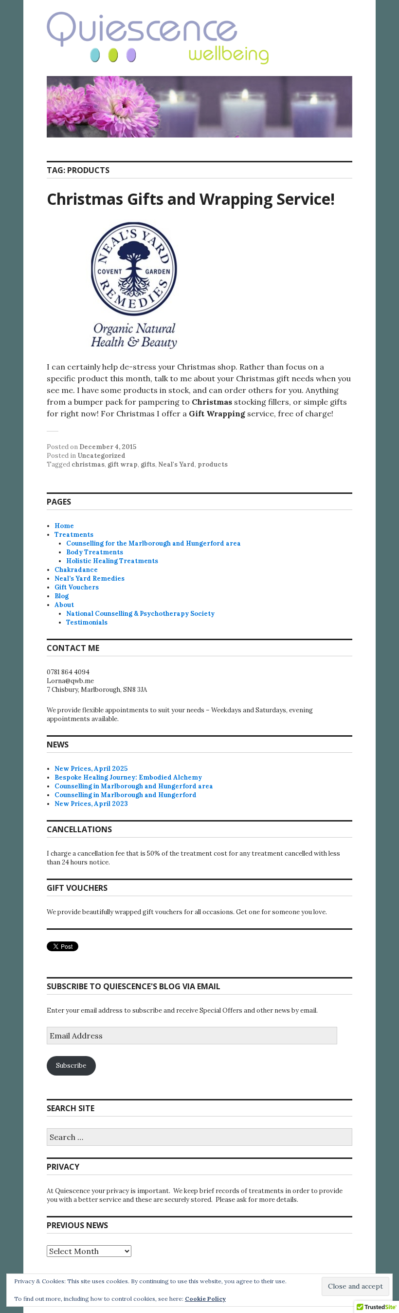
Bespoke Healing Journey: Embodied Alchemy (128, 777)
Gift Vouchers (76, 587)
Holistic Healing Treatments (112, 561)
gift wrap (123, 464)
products (213, 464)
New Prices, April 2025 (90, 768)
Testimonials (87, 622)
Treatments (73, 534)
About (64, 605)
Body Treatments (94, 552)
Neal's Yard (176, 464)
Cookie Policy (205, 1298)
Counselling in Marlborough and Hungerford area (133, 786)
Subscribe (71, 1065)
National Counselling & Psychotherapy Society (140, 613)
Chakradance (76, 570)
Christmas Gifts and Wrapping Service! (191, 198)
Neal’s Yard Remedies (89, 578)
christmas (88, 464)
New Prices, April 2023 (91, 804)
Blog (61, 596)
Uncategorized (101, 455)
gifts (148, 464)
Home (64, 526)
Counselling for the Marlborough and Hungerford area (153, 543)
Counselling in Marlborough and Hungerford (125, 795)
